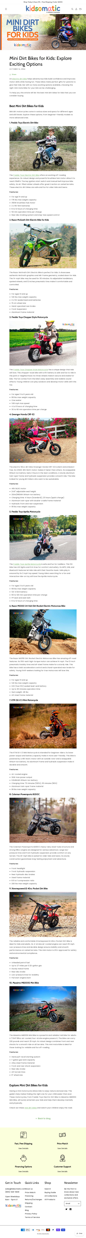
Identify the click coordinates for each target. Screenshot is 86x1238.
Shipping (29, 1203)
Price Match (30, 1192)
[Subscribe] (78, 1203)
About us (29, 1189)
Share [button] (14, 74)
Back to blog (44, 1118)
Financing (29, 1196)
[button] (72, 9)
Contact (28, 1206)
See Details (23, 1148)
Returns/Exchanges (33, 1199)
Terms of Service (32, 1217)
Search (48, 1189)
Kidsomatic (45, 1234)
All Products (50, 1199)
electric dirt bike (19, 79)
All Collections (51, 1196)
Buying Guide (50, 1192)
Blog (27, 1210)
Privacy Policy (31, 1214)
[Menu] (6, 9)
